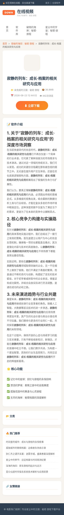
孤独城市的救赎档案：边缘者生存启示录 (26, 447)
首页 (47, 3)
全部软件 (56, 3)
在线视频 (25, 11)
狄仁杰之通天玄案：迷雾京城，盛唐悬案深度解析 (30, 453)
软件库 (17, 30)
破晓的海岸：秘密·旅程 (31, 30)
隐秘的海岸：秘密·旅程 (22, 43)
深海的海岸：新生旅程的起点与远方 (23, 465)
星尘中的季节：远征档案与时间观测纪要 (26, 459)
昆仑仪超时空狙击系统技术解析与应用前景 (27, 471)
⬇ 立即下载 (32, 106)
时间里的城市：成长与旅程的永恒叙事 (25, 441)
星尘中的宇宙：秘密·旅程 (51, 30)
